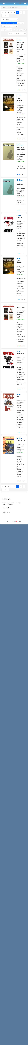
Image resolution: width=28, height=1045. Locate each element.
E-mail (8, 512)
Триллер (19, 258)
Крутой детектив (19, 39)
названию (20, 23)
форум (8, 502)
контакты (13, 502)
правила (4, 504)
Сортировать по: (6, 23)
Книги (9, 7)
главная (4, 502)
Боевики (19, 215)
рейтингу (14, 26)
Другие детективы (20, 144)
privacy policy (10, 504)
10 (20, 12)
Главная (4, 7)
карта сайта (18, 502)
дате (14, 23)
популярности (6, 26)
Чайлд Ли (22, 55)
